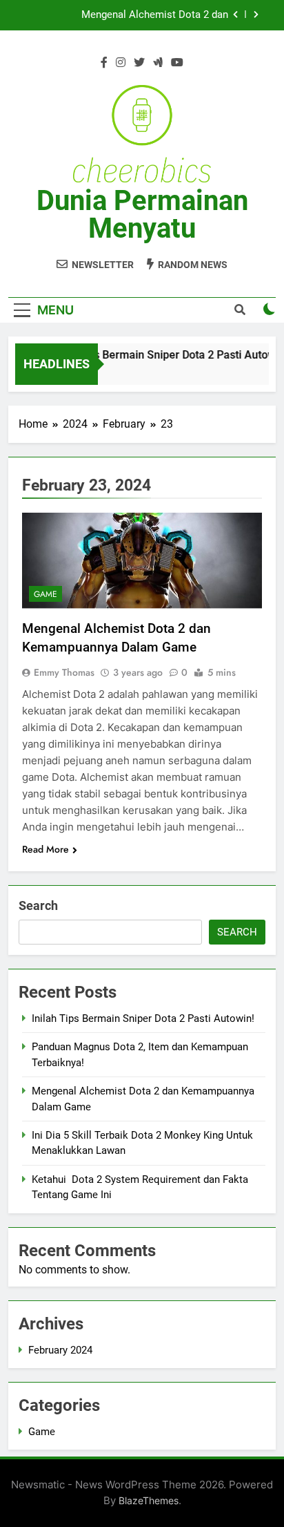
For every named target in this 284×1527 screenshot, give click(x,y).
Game (45, 594)
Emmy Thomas (64, 672)
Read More (45, 849)
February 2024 (60, 1350)
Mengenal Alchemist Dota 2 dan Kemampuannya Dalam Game (154, 15)
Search (38, 905)
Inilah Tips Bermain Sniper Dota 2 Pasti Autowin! (143, 1018)
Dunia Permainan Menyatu (142, 214)
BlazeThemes (149, 1500)
